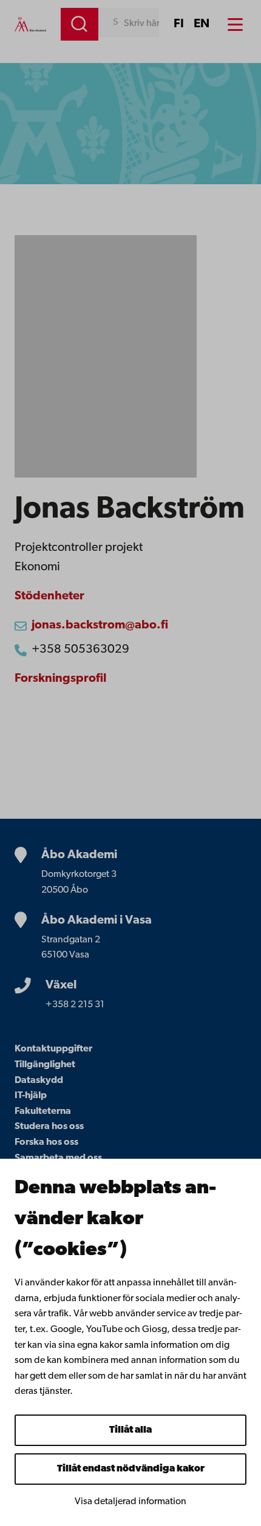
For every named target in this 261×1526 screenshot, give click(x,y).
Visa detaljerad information (130, 1502)
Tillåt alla (130, 1430)
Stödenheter (49, 596)
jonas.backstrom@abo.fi (100, 625)
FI (179, 24)
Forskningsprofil (60, 679)
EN (201, 24)
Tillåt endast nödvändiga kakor (131, 1469)
